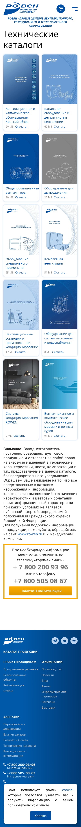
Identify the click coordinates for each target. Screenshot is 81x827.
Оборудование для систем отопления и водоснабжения (58, 338)
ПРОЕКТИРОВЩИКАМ (19, 662)
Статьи (8, 690)
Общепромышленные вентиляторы (23, 190)
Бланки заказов (14, 734)
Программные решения (20, 669)
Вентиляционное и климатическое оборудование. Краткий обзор (20, 115)
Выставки (48, 707)
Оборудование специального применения (17, 263)
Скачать (21, 126)
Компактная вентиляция (53, 261)
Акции (46, 686)
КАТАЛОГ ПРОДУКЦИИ (20, 651)
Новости (48, 675)
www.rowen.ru (30, 534)
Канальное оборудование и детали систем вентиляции (56, 115)
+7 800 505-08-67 (20, 773)
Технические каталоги (19, 745)
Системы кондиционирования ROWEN (22, 417)
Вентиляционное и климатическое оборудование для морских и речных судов (59, 422)
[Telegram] (55, 640)
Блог (45, 680)
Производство (52, 669)
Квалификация (13, 685)
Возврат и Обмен (15, 740)
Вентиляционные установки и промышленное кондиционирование (22, 340)
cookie (67, 790)
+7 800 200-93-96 (20, 764)
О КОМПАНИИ (52, 662)
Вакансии (48, 702)
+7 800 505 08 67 (40, 580)
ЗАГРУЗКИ (11, 716)
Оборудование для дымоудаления (58, 190)
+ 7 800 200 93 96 (40, 567)
